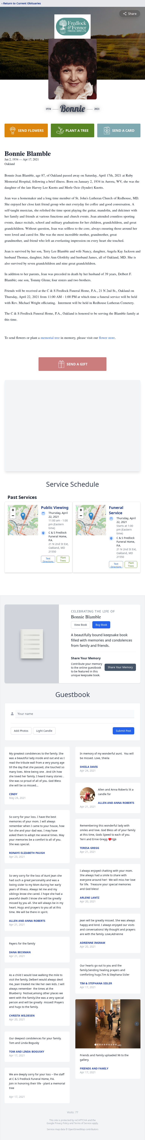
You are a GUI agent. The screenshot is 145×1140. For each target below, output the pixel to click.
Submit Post (123, 731)
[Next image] (136, 1023)
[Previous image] (79, 1023)
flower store (107, 337)
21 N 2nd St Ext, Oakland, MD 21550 (59, 547)
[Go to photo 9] (113, 1044)
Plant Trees (63, 559)
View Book (80, 625)
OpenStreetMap (76, 1129)
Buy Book (101, 625)
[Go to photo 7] (109, 1044)
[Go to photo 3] (100, 1044)
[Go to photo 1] (95, 1045)
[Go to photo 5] (104, 1044)
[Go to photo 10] (115, 1044)
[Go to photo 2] (97, 1044)
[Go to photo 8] (111, 1044)
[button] (23, 516)
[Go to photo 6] (106, 1044)
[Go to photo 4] (102, 1044)
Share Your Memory (120, 667)
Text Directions (48, 560)
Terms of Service (83, 1123)
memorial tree (50, 337)
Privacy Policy (62, 1123)
